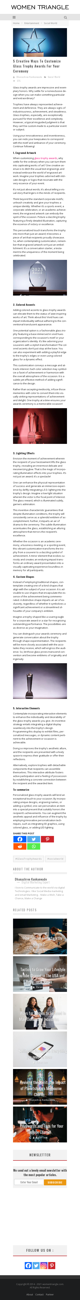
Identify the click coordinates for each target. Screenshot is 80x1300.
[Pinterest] (47, 839)
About (29, 1294)
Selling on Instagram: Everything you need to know (43, 1054)
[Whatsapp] (33, 846)
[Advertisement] (40, 1216)
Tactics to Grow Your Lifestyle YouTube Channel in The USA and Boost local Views (41, 975)
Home (16, 23)
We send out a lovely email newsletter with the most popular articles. (40, 1172)
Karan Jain (42, 987)
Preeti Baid (42, 949)
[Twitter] (33, 839)
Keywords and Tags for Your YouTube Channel (42, 1129)
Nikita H (42, 1024)
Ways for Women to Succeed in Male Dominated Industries (42, 1016)
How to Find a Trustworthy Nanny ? (43, 941)
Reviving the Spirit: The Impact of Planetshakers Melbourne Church (43, 1088)
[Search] (66, 17)
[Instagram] (43, 1265)
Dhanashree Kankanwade (29, 76)
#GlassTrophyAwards (28, 858)
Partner (50, 1294)
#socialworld (55, 858)
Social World (54, 76)
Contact (39, 1294)
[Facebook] (19, 839)
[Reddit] (19, 846)
